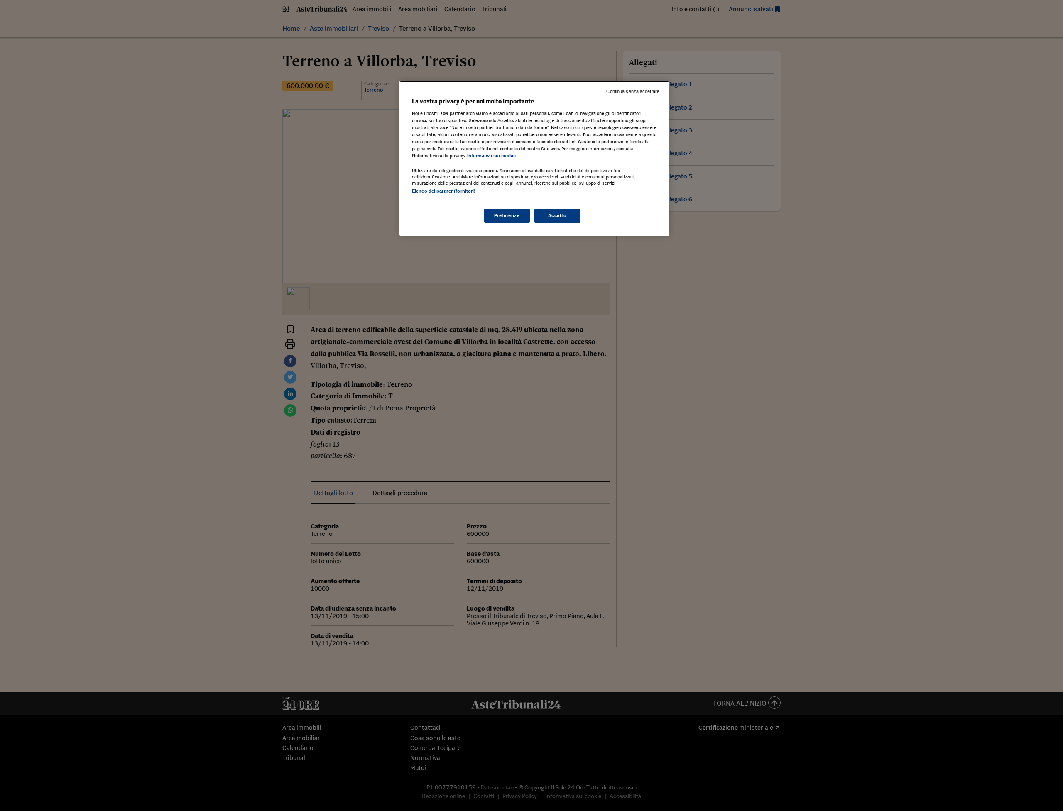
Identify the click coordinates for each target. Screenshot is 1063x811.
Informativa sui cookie (491, 155)
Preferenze (507, 215)
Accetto (557, 215)
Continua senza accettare (632, 91)
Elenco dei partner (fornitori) (443, 190)
